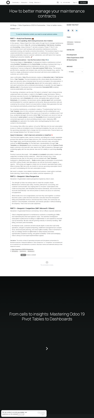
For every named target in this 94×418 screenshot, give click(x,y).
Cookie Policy (21, 414)
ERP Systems (15, 251)
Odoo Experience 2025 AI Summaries (31, 25)
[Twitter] (72, 30)
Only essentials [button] (41, 412)
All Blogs (13, 25)
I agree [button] (42, 414)
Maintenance (31, 251)
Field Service (23, 251)
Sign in (75, 2)
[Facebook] (68, 30)
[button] (57, 2)
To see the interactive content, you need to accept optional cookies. (36, 34)
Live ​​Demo (83, 2)
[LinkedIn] (76, 30)
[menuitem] (16, 2)
